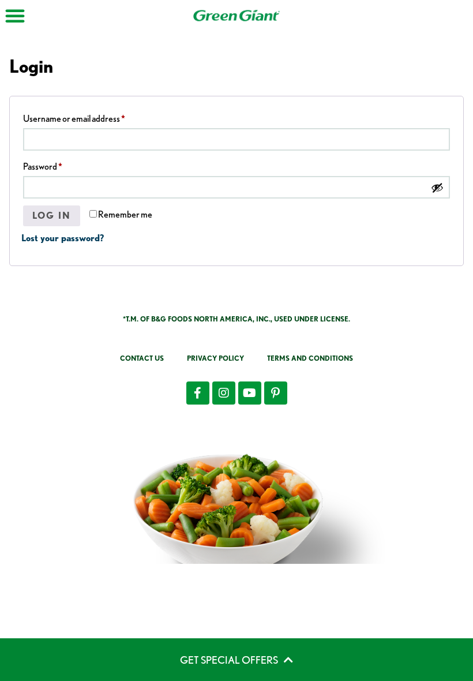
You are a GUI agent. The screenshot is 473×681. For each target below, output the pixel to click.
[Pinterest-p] (275, 393)
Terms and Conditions (310, 358)
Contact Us (142, 358)
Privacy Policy (215, 358)
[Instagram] (223, 393)
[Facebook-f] (197, 393)
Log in (51, 215)
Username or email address (91, 117)
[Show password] (437, 187)
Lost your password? (62, 238)
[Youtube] (249, 393)
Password (59, 165)
